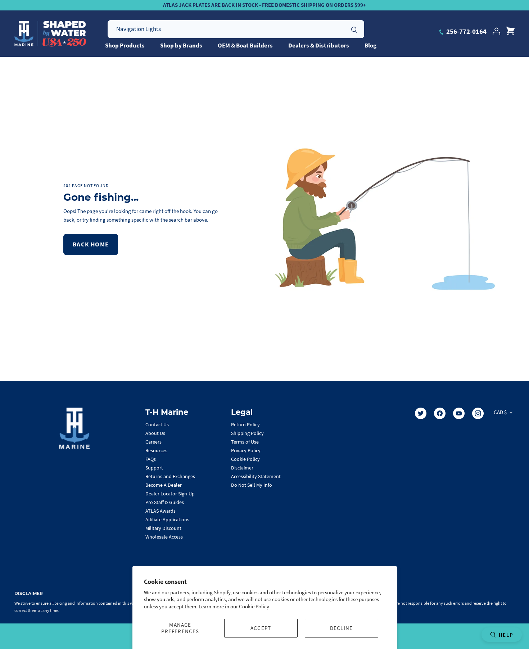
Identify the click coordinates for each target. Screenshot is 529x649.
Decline (341, 628)
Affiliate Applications (167, 519)
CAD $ (500, 412)
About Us (155, 433)
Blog (370, 45)
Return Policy (245, 424)
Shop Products (125, 45)
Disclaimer (242, 467)
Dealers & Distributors (318, 45)
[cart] (510, 31)
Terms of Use (245, 442)
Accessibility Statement (256, 476)
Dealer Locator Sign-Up (170, 493)
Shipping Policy (247, 433)
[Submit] (354, 28)
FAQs (150, 459)
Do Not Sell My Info (251, 485)
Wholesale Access (164, 537)
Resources (156, 450)
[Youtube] (459, 413)
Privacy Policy (246, 450)
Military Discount (163, 528)
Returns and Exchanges (170, 476)
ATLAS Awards (160, 511)
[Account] (496, 31)
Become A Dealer (163, 485)
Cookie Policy (254, 606)
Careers (153, 442)
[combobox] (236, 29)
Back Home (91, 244)
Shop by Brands (181, 45)
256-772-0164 (466, 31)
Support (154, 467)
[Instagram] (478, 413)
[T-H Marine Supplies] (50, 34)
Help (506, 634)
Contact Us (157, 424)
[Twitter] (420, 413)
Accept (260, 628)
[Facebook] (440, 413)
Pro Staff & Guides (164, 502)
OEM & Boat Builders (245, 45)
